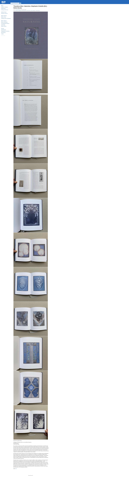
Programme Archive (5, 31)
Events (2, 28)
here (16, 468)
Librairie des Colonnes (6, 18)
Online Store (4, 12)
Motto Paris (3, 17)
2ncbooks (3, 24)
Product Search (4, 13)
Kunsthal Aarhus (23, 10)
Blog (2, 5)
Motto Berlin (4, 15)
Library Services (4, 9)
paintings (33, 10)
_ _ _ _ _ (3, 35)
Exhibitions (3, 29)
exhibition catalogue (18, 10)
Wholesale (3, 8)
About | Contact (4, 7)
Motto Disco (3, 26)
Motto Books (4, 20)
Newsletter (3, 32)
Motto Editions (4, 22)
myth (31, 10)
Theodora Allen (37, 10)
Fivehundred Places (5, 23)
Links (2, 33)
